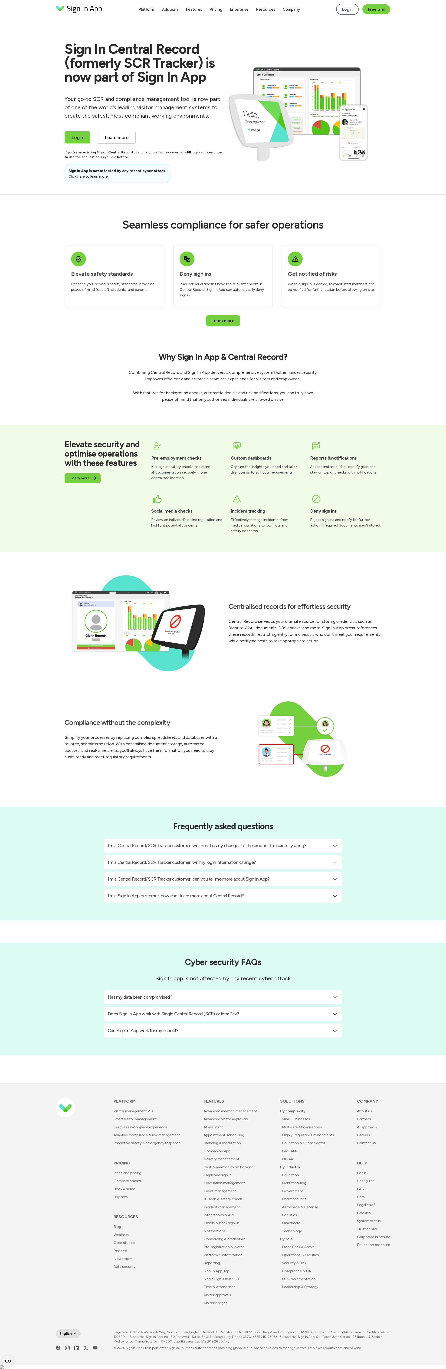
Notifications (215, 1231)
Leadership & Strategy (300, 1287)
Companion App (217, 1151)
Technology (292, 1231)
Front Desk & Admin (298, 1247)
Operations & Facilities (300, 1255)
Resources (265, 9)
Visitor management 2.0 (133, 1111)
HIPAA (287, 1159)
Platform (146, 9)
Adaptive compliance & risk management (147, 1135)
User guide (366, 1181)
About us (364, 1111)
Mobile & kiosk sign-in (221, 1223)
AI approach (367, 1127)
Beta (361, 1197)
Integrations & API (219, 1215)
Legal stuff (366, 1205)
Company (291, 9)
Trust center (367, 1229)
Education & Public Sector (303, 1143)
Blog (117, 1226)
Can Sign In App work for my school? (143, 1030)
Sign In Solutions (181, 1348)
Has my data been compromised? (140, 997)
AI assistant (213, 1127)
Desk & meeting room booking (228, 1167)
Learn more (223, 320)
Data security (124, 1266)
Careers (363, 1135)
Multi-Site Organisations (302, 1127)
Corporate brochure (373, 1237)
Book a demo (124, 1189)
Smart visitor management (135, 1119)
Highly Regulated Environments (308, 1135)
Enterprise (239, 9)
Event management (220, 1191)
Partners (364, 1119)
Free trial (376, 9)
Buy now (121, 1197)
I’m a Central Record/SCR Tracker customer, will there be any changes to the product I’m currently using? (207, 845)
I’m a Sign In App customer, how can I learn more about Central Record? (176, 895)
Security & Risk (294, 1263)
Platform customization (223, 1255)
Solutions (169, 9)
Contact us (366, 1143)
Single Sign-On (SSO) (221, 1279)
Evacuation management (224, 1183)
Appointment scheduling (224, 1135)
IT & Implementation (299, 1279)
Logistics (289, 1215)
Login (347, 9)
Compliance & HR (296, 1271)
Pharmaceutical (294, 1199)
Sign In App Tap (216, 1271)
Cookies (364, 1213)
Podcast (121, 1251)
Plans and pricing (127, 1173)
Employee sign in (218, 1175)
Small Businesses (296, 1119)
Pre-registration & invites (224, 1247)
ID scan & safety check (223, 1199)
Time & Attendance (220, 1287)
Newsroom (123, 1258)
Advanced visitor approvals (226, 1119)
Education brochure (373, 1245)
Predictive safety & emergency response (147, 1143)
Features (194, 9)
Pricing (216, 9)
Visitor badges (215, 1303)
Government (292, 1191)
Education (290, 1175)
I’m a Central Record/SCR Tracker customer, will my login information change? (182, 862)
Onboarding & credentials (225, 1239)
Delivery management (221, 1159)
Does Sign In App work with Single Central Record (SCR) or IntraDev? (173, 1014)
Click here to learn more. (88, 176)
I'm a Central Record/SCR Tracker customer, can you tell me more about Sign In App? (188, 879)
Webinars (121, 1235)
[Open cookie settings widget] (7, 1361)
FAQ (360, 1189)
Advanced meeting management (230, 1111)
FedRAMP (290, 1151)
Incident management (222, 1207)
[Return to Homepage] (79, 9)
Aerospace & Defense (300, 1207)
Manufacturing (294, 1183)
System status (369, 1221)
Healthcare (291, 1223)
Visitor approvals (217, 1295)
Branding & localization (222, 1143)
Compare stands (127, 1181)
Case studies (124, 1242)
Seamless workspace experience (140, 1127)
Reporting (212, 1263)
